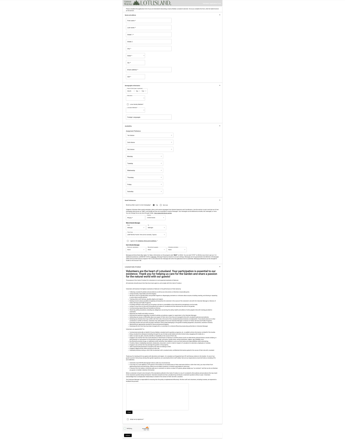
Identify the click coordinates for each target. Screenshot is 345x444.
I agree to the (134, 241)
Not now (165, 205)
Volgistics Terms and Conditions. (147, 241)
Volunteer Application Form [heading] (212, 3)
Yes (157, 205)
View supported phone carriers (163, 213)
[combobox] (135, 55)
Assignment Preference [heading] (133, 131)
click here (154, 257)
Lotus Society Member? (136, 104)
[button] (172, 15)
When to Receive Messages (133, 223)
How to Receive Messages (133, 245)
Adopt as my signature (137, 419)
